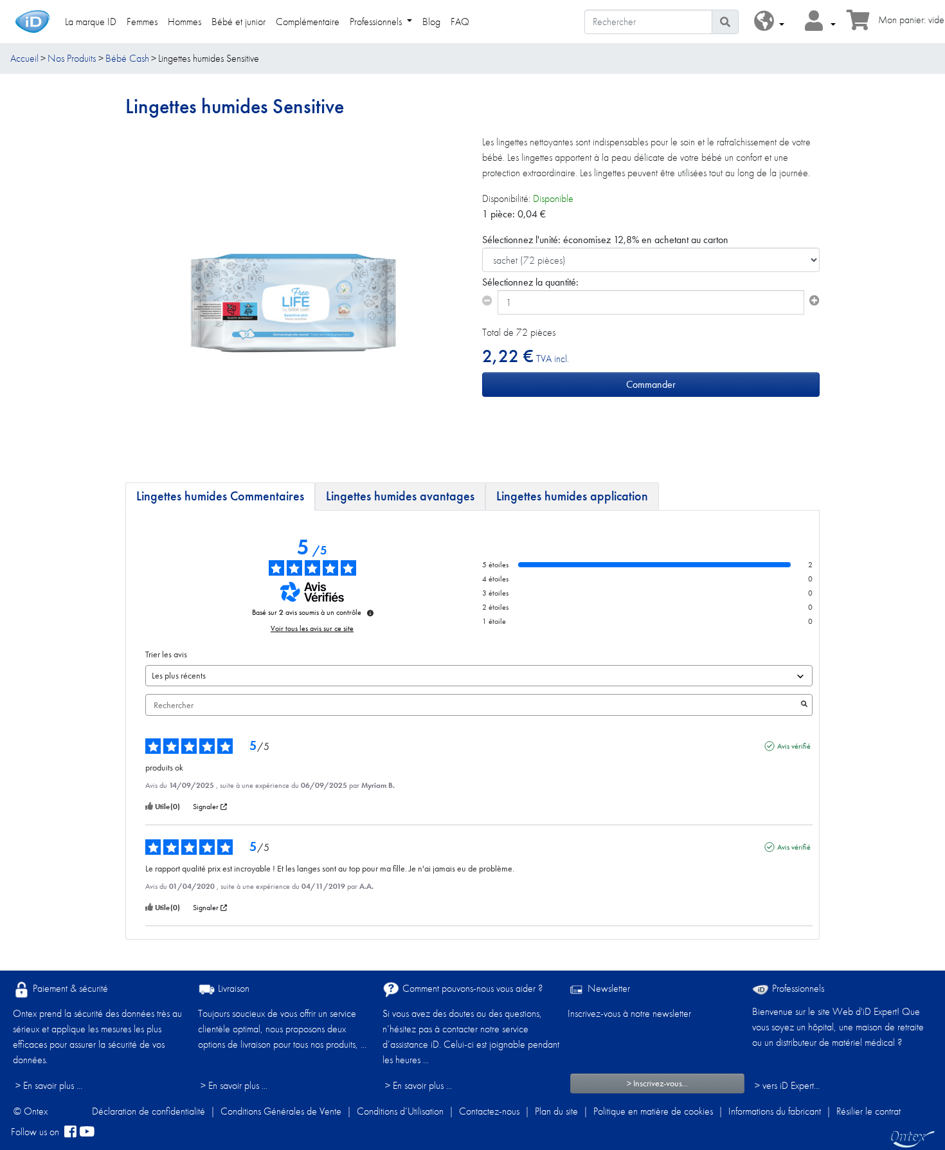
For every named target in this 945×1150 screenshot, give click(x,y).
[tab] (220, 496)
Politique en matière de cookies (653, 1111)
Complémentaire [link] (307, 21)
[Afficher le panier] (858, 24)
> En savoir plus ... (48, 1085)
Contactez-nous (489, 1111)
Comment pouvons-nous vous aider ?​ (471, 988)
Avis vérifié (794, 746)
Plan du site (556, 1111)
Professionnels (797, 988)
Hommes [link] (184, 21)
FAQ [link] (460, 21)
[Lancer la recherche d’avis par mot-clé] (804, 705)
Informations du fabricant (774, 1111)
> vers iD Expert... (787, 1085)
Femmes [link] (142, 21)
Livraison (232, 988)
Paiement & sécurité (69, 988)
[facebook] (70, 1132)
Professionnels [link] (377, 21)
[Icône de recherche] (725, 22)
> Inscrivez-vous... (657, 1083)
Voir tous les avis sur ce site (312, 628)
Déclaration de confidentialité (148, 1111)
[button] (769, 21)
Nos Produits (72, 58)
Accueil (24, 58)
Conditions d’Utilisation (400, 1111)
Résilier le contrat (868, 1111)
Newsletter (607, 988)
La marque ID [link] (90, 21)
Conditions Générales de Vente (281, 1111)
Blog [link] (431, 21)
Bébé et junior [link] (239, 21)
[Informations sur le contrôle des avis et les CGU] (370, 613)
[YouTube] (86, 1132)
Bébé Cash (127, 58)
